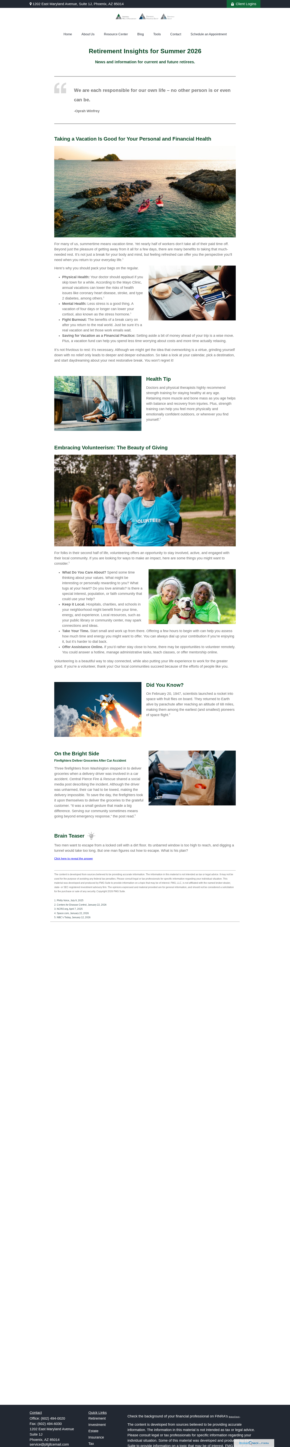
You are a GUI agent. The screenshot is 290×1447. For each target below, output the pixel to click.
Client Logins (246, 4)
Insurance (96, 1437)
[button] (68, 34)
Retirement (97, 1418)
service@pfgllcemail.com (49, 1444)
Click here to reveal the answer (73, 858)
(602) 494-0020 (53, 1418)
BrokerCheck (234, 1417)
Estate (93, 1431)
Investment (97, 1425)
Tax (91, 1444)
